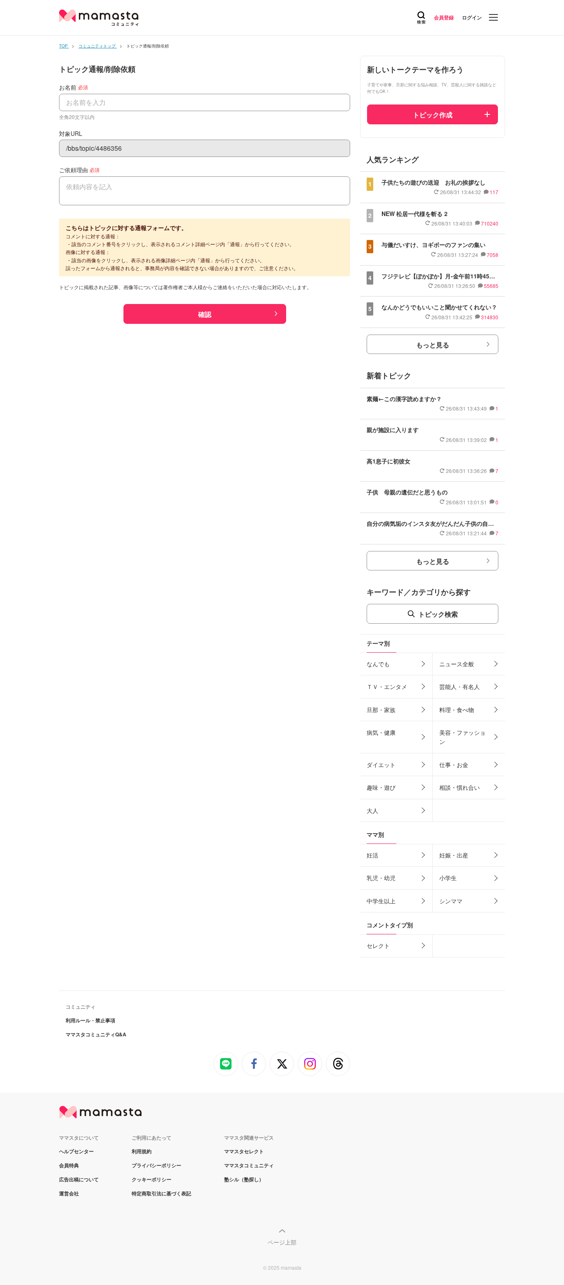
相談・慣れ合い (459, 787)
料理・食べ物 (456, 709)
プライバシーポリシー (156, 1165)
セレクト (378, 945)
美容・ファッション (462, 737)
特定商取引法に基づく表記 (161, 1193)
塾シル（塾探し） (244, 1179)
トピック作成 (433, 114)
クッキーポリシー (151, 1179)
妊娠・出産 (453, 855)
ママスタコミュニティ (249, 1165)
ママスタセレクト (244, 1151)
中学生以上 (381, 901)
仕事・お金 (453, 764)
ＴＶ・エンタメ (387, 686)
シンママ (450, 901)
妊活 (372, 855)
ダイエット (381, 764)
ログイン (472, 17)
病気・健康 (381, 732)
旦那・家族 (381, 709)
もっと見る (432, 344)
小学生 (448, 878)
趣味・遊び (381, 787)
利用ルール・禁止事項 (90, 1020)
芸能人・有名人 (459, 686)
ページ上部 (282, 1242)
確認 (204, 314)
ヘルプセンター (76, 1151)
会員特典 (69, 1165)
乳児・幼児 (381, 878)
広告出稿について (79, 1179)
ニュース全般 (456, 664)
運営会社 (69, 1193)
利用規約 (142, 1151)
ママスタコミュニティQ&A (96, 1034)
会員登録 (444, 17)
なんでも (378, 664)
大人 (372, 810)
